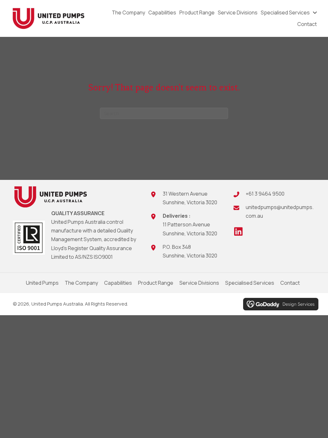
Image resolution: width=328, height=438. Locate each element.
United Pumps (42, 282)
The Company (81, 282)
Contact (290, 282)
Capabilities (118, 282)
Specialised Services (249, 282)
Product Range (155, 282)
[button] (238, 231)
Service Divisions (199, 282)
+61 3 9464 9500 (265, 193)
